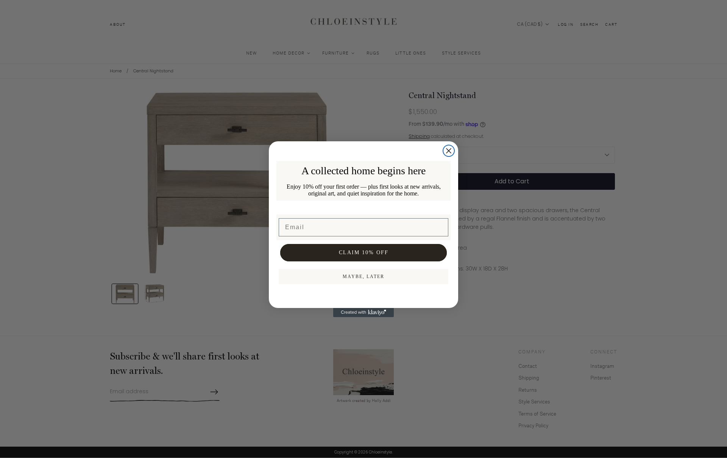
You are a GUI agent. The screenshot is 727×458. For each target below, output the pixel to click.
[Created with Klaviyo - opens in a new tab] (363, 312)
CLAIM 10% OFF (363, 252)
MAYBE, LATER (363, 276)
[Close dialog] (448, 150)
